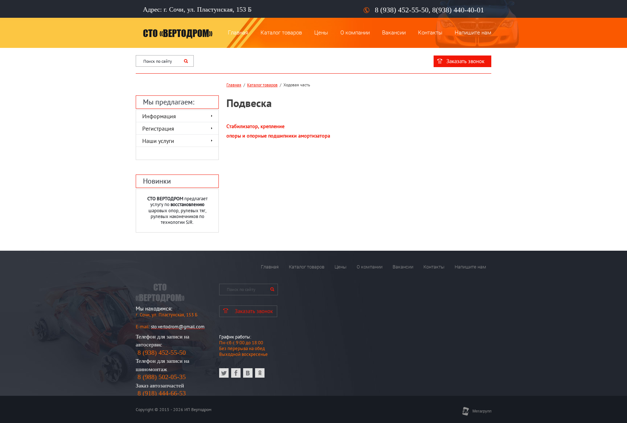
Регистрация (158, 128)
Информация (159, 116)
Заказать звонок (465, 61)
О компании (355, 32)
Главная (238, 32)
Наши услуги (158, 140)
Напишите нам (473, 32)
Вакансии (394, 32)
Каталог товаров (281, 32)
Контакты (430, 32)
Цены (321, 32)
